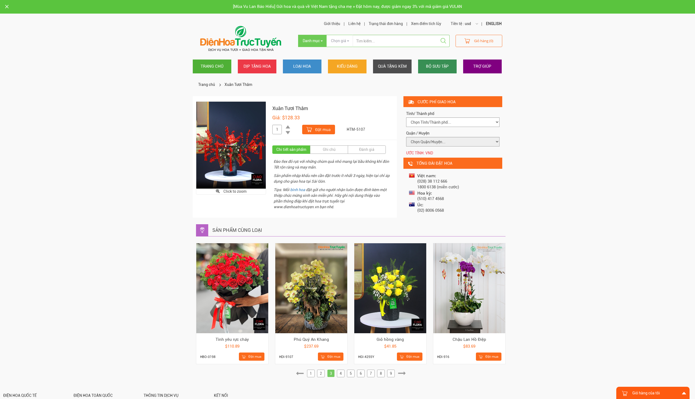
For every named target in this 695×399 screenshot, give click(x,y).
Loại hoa (302, 66)
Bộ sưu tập (437, 66)
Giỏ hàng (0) (483, 40)
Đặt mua (322, 129)
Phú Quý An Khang (311, 339)
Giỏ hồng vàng (390, 339)
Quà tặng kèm (392, 66)
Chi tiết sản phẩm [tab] (291, 149)
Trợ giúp (482, 66)
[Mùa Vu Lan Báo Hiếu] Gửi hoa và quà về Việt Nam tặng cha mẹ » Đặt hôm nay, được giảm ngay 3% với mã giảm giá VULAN (347, 6)
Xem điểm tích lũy (426, 23)
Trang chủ (212, 66)
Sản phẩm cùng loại (237, 230)
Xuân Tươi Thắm (238, 84)
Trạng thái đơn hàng (386, 23)
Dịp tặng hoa (257, 66)
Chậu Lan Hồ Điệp (469, 339)
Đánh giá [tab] (366, 149)
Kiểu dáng (347, 66)
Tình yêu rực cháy (232, 339)
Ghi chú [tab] (329, 149)
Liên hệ (354, 23)
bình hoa (297, 190)
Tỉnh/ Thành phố (420, 113)
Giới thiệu (332, 23)
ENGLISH (494, 23)
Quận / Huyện (417, 133)
